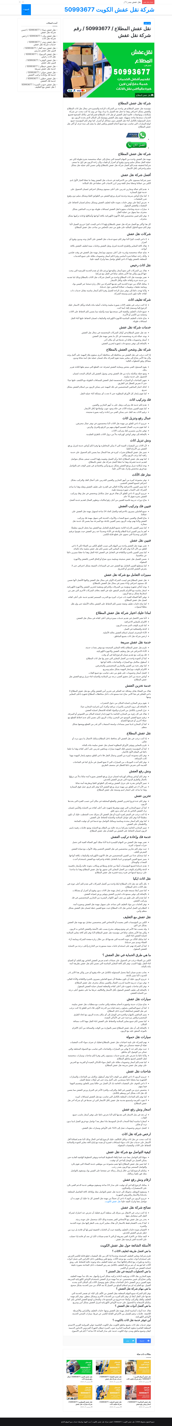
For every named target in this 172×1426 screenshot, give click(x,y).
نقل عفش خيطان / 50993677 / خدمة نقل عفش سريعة (40, 67)
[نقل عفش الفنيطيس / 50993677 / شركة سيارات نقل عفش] (79, 1392)
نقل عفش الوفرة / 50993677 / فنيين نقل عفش (41, 61)
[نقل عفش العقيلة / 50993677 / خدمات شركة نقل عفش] (109, 1367)
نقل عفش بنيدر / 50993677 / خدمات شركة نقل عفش (116, 2)
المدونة (26, 9)
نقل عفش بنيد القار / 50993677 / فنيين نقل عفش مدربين (40, 49)
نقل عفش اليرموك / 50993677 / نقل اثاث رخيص (40, 55)
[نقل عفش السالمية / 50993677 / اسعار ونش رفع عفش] (138, 1392)
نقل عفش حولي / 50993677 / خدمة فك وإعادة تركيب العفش (41, 73)
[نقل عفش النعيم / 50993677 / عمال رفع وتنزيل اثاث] (79, 1367)
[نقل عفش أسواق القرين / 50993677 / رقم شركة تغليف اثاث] (138, 1367)
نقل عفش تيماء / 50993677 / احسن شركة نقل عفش (38, 31)
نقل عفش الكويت (113, 1201)
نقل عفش (147, 23)
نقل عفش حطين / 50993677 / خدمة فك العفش (41, 79)
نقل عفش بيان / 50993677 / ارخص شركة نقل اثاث (39, 37)
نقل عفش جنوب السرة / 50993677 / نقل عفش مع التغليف (39, 85)
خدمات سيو (74, 1422)
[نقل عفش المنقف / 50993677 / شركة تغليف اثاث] (109, 1392)
